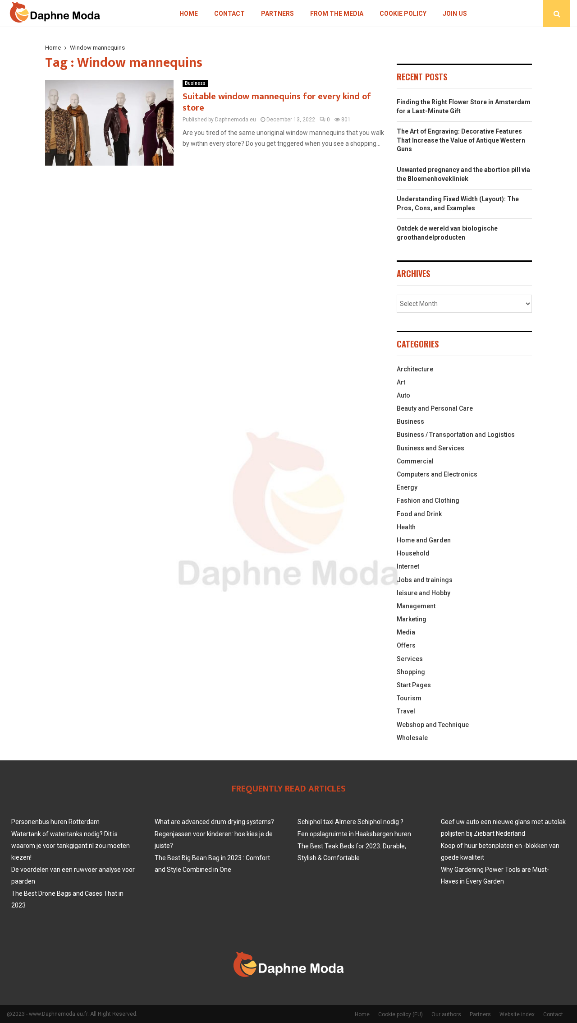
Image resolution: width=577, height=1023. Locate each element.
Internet (408, 566)
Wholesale (412, 737)
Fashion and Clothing (428, 500)
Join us (455, 13)
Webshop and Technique (433, 724)
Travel (406, 711)
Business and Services (430, 448)
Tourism (409, 698)
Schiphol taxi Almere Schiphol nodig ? (350, 821)
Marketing (411, 619)
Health (406, 527)
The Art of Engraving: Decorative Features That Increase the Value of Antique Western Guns (461, 140)
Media (406, 632)
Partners (277, 13)
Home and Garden (424, 540)
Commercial (415, 461)
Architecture (415, 369)
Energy (407, 487)
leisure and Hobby (423, 593)
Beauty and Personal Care (435, 408)
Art (401, 382)
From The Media (336, 13)
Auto (403, 395)
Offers (406, 645)
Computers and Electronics (437, 474)
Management (416, 606)
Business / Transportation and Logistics (456, 434)
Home (188, 13)
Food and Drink (419, 514)
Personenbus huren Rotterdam (55, 821)
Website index (517, 1014)
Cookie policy (403, 13)
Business (195, 83)
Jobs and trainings (425, 579)
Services (410, 658)
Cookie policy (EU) (400, 1014)
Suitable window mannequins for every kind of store (277, 102)
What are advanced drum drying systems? (214, 821)
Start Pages (414, 685)
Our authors (446, 1014)
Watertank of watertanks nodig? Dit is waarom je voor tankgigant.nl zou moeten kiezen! (70, 845)
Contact (229, 13)
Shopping (411, 672)
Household (413, 553)
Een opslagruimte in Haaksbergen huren (354, 834)
